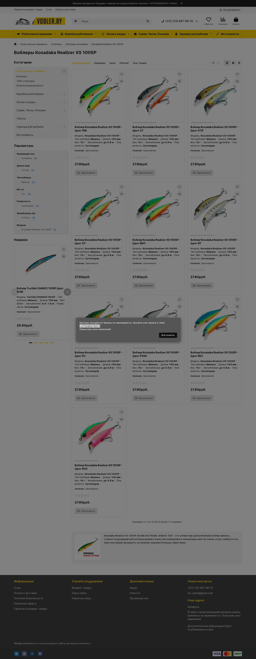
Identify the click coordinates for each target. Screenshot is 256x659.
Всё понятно (168, 335)
